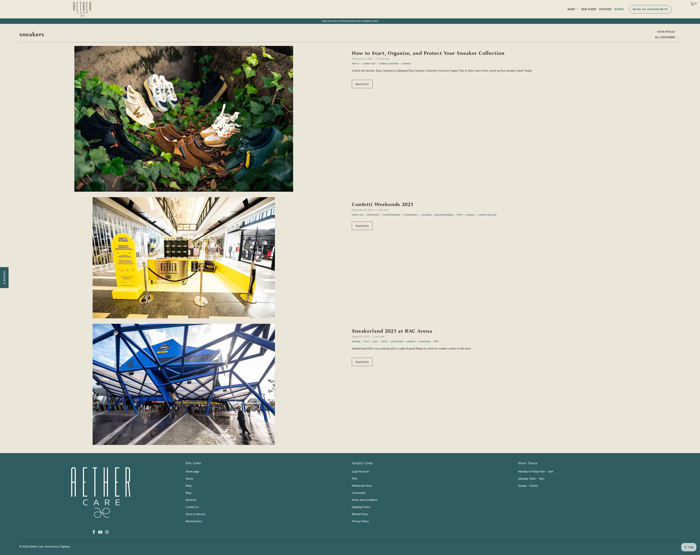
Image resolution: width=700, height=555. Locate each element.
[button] (4, 277)
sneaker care (369, 63)
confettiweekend (391, 214)
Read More (362, 84)
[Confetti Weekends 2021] (183, 257)
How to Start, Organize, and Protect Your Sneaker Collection (428, 53)
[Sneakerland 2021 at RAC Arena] (183, 384)
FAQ (354, 478)
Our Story (589, 9)
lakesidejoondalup (444, 214)
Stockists (191, 499)
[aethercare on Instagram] (107, 532)
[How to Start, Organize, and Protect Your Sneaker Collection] (183, 119)
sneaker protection (388, 63)
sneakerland (396, 341)
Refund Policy (360, 514)
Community (359, 492)
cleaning (356, 341)
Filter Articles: (666, 31)
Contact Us (192, 507)
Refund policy (194, 521)
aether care (357, 214)
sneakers (31, 34)
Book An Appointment (650, 9)
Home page (192, 471)
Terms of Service (195, 514)
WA (436, 341)
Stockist (605, 9)
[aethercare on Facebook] (94, 532)
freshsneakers (410, 214)
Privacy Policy (360, 521)
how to (355, 63)
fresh (366, 341)
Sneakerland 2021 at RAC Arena (392, 331)
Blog (188, 492)
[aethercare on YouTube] (100, 532)
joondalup (426, 214)
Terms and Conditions (365, 499)
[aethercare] (82, 12)
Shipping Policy (361, 507)
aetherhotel (373, 214)
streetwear (425, 341)
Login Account (360, 471)
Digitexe (65, 546)
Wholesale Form (362, 485)
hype (375, 341)
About (189, 478)
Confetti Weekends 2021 (382, 204)
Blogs (619, 9)
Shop (571, 9)
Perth (459, 214)
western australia (487, 214)
